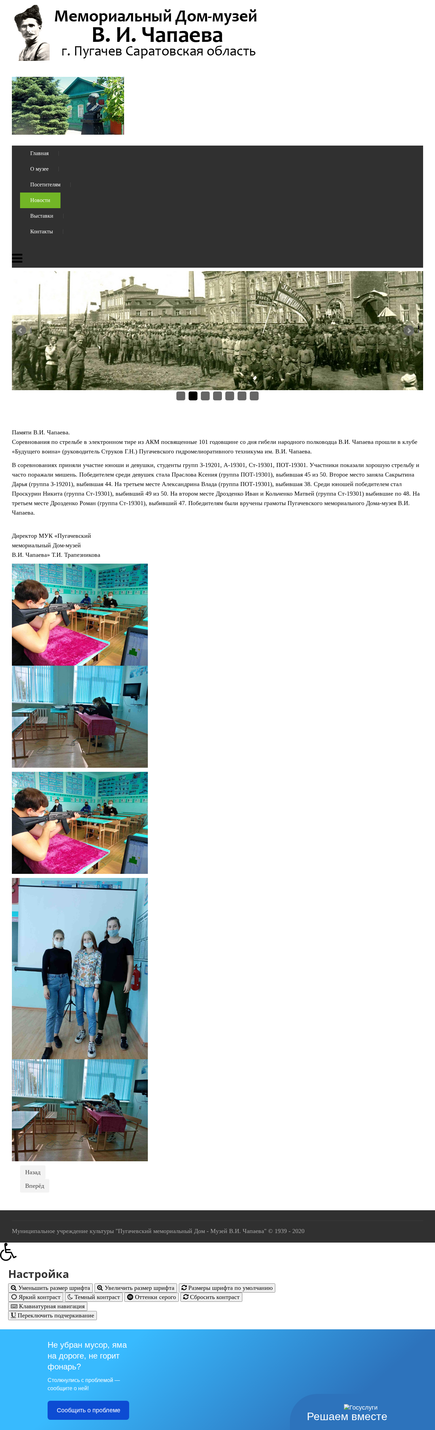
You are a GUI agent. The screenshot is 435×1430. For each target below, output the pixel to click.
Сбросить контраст (214, 1297)
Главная (39, 153)
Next (411, 333)
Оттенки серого (154, 1297)
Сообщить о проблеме (88, 1410)
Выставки (41, 216)
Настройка (38, 1274)
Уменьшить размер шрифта (53, 1287)
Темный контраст (96, 1297)
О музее (39, 169)
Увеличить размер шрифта (138, 1287)
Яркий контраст (38, 1297)
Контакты (41, 231)
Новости (40, 200)
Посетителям (45, 184)
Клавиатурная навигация (51, 1306)
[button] (217, 1252)
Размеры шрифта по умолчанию (230, 1287)
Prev (23, 333)
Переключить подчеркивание (55, 1315)
